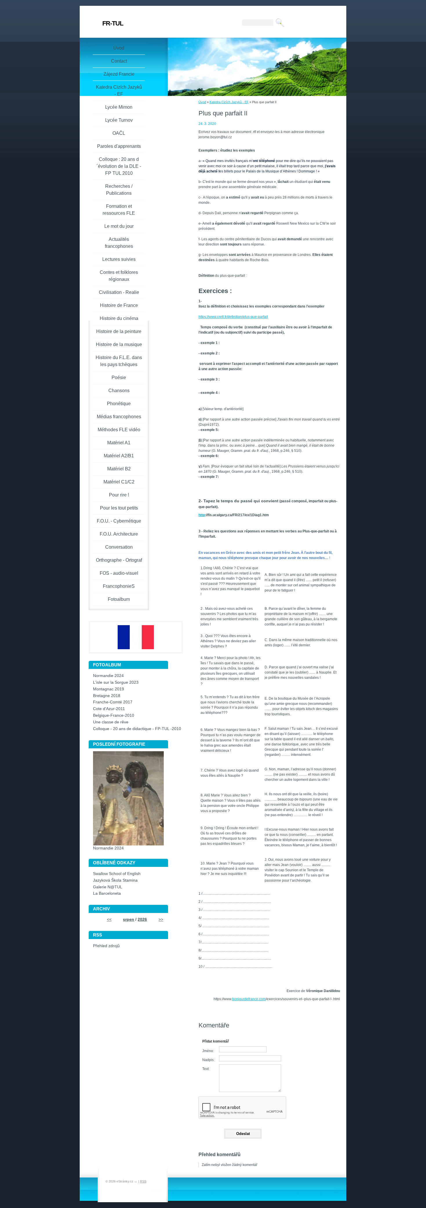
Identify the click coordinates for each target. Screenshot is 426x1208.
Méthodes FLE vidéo (119, 429)
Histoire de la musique (119, 344)
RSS (143, 1181)
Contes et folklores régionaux (119, 276)
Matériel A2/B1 (119, 455)
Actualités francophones (119, 243)
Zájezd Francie (118, 74)
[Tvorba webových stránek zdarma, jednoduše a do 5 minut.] (136, 1181)
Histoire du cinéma (119, 318)
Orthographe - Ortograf (119, 560)
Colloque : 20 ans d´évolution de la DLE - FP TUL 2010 (119, 166)
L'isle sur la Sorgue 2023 (116, 682)
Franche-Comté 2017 (112, 702)
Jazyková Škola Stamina (115, 880)
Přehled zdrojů (106, 946)
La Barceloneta (107, 893)
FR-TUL (112, 23)
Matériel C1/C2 (118, 481)
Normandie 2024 (108, 676)
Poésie (119, 377)
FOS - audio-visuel (119, 573)
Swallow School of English (117, 874)
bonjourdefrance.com (249, 999)
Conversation (119, 547)
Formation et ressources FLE (119, 210)
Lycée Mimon (118, 107)
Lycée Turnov (119, 120)
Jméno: (208, 1051)
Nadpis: (208, 1060)
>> (161, 919)
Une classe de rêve (110, 722)
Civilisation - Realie (119, 292)
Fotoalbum (119, 599)
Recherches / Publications (118, 190)
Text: (206, 1069)
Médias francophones (119, 416)
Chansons (119, 390)
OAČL (118, 133)
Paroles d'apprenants (119, 146)
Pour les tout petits (119, 507)
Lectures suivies (119, 259)
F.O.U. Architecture (119, 534)
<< (109, 919)
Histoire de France (119, 305)
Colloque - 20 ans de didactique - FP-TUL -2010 (137, 729)
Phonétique (119, 403)
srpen (128, 919)
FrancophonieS (119, 586)
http (202, 515)
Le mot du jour (119, 226)
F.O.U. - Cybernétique (119, 521)
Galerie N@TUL (107, 887)
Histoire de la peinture (118, 331)
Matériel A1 (118, 442)
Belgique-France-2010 (113, 715)
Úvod (202, 102)
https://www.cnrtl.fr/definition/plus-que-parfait (233, 317)
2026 (142, 919)
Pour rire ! (119, 494)
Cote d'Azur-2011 (109, 709)
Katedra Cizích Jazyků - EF (229, 102)
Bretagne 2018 (106, 696)
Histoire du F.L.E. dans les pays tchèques (119, 361)
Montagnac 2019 (108, 689)
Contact (119, 61)
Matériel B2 (119, 468)
